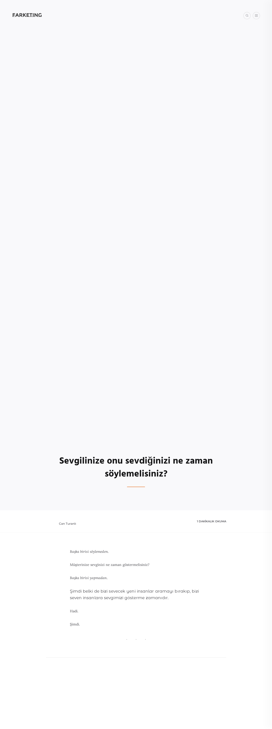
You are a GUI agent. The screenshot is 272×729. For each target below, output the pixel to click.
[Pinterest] (241, 35)
